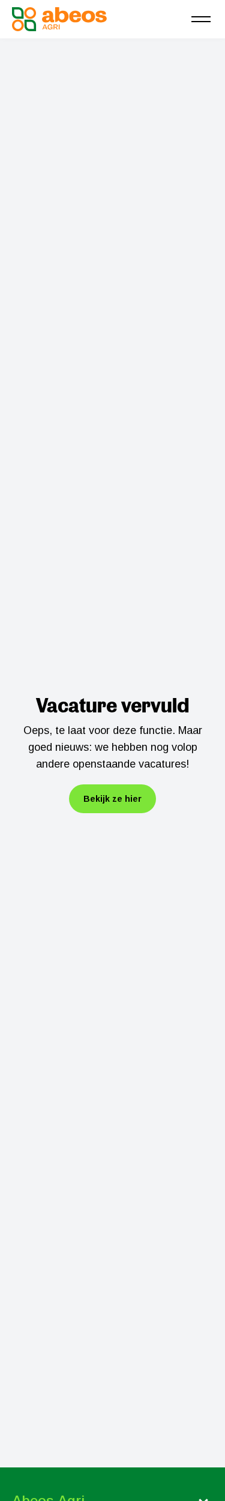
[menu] (201, 19)
